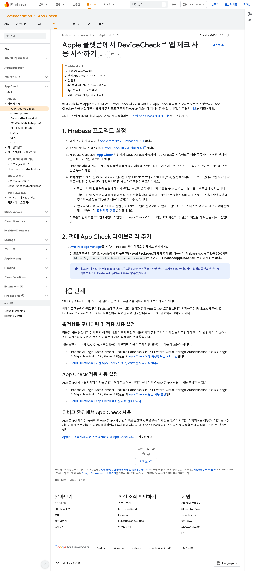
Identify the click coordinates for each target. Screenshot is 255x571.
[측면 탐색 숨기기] (45, 564)
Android (101, 548)
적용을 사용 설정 (147, 394)
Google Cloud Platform (161, 548)
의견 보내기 (219, 45)
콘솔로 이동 (231, 4)
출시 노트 (186, 521)
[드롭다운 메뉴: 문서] (96, 4)
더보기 (107, 4)
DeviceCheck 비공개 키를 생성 (122, 148)
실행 (58, 4)
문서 (89, 4)
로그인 (247, 4)
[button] (22, 58)
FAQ (184, 532)
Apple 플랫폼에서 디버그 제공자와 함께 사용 (98, 437)
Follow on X (124, 515)
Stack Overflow (190, 509)
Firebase (67, 35)
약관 (57, 563)
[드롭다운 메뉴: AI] (45, 24)
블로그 (215, 4)
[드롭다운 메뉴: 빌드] (47, 4)
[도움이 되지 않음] (227, 35)
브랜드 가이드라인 (191, 527)
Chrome (119, 548)
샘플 (101, 24)
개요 (6, 24)
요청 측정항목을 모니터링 (153, 356)
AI (39, 24)
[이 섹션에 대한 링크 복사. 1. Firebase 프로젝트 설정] (130, 131)
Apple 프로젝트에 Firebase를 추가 (122, 141)
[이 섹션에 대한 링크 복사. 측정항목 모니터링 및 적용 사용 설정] (138, 325)
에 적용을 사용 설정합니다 (105, 401)
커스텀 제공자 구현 (150, 116)
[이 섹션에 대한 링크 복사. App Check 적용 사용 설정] (121, 375)
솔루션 (76, 4)
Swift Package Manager (86, 247)
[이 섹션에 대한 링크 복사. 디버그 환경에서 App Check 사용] (135, 413)
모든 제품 (188, 548)
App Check (47, 16)
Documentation (18, 16)
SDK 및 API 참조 (63, 509)
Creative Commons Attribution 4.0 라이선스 (125, 469)
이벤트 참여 (124, 527)
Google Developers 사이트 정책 (99, 473)
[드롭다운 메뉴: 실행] (64, 4)
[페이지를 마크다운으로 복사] (112, 54)
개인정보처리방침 (73, 563)
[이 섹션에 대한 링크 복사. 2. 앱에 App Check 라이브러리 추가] (155, 237)
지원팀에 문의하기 (191, 503)
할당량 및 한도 (106, 211)
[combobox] (149, 4)
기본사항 (21, 24)
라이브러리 (61, 521)
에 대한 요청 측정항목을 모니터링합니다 (114, 363)
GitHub (59, 527)
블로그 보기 (124, 503)
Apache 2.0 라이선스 (205, 469)
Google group (189, 515)
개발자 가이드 (62, 503)
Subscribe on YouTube (131, 521)
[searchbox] (25, 36)
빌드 (40, 4)
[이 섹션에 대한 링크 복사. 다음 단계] (89, 291)
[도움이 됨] (221, 35)
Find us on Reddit (128, 509)
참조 (89, 24)
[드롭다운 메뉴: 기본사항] (30, 24)
